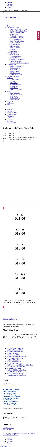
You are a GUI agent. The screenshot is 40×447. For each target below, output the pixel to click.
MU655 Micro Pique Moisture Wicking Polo (20, 365)
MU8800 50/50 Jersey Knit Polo (16, 370)
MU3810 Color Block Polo (15, 351)
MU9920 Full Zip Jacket (14, 371)
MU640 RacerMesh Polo (14, 363)
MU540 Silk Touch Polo (14, 360)
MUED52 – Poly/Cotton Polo (15, 373)
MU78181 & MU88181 (14, 368)
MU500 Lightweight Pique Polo (16, 356)
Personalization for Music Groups (16, 375)
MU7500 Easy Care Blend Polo (16, 366)
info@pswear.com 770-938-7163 (8, 428)
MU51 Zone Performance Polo (16, 358)
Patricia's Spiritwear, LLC (19, 433)
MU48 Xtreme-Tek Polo (14, 355)
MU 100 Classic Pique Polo (15, 348)
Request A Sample (10, 319)
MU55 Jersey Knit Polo (14, 361)
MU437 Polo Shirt (12, 353)
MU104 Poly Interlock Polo (15, 350)
